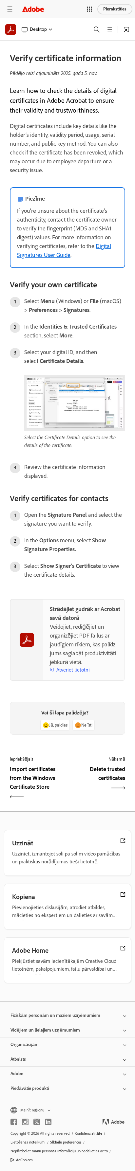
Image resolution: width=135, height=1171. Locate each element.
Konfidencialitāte (88, 1133)
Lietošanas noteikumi (28, 1142)
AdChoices (24, 1160)
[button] (89, 9)
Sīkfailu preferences (66, 1142)
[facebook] (13, 1122)
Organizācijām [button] (24, 1044)
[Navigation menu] (10, 9)
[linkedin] (48, 1122)
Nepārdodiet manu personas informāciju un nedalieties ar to (59, 1151)
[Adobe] (33, 9)
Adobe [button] (16, 1073)
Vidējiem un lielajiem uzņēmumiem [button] (45, 1030)
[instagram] (25, 1122)
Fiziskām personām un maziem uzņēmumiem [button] (55, 1015)
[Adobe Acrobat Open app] (126, 29)
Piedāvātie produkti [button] (29, 1088)
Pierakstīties (114, 9)
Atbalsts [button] (18, 1059)
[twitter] (36, 1122)
